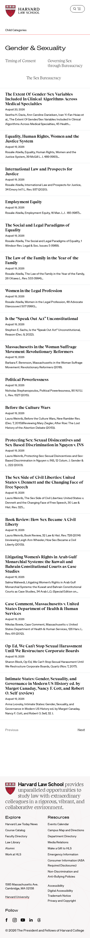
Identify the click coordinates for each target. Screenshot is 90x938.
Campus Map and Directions (66, 830)
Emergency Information (63, 854)
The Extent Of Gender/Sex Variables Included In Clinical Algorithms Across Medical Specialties (41, 99)
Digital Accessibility (60, 891)
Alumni (9, 848)
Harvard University (17, 897)
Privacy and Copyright (62, 901)
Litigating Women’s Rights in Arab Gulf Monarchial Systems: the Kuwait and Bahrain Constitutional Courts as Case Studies (41, 564)
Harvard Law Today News (21, 824)
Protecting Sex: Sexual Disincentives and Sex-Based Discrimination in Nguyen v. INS (44, 442)
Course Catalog (15, 830)
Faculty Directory (16, 836)
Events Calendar (58, 824)
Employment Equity (23, 202)
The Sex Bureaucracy (43, 78)
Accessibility (56, 886)
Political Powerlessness (27, 379)
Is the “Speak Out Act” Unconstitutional (41, 318)
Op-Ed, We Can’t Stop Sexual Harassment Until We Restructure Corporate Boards (43, 648)
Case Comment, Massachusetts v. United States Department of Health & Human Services (42, 609)
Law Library (12, 842)
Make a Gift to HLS (60, 848)
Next (81, 730)
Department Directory (62, 836)
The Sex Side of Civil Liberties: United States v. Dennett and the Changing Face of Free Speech (44, 482)
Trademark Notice (59, 896)
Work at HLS (13, 854)
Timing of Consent (20, 61)
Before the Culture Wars (27, 407)
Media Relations (58, 842)
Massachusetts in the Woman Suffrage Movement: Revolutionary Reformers (41, 349)
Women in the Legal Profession (33, 291)
